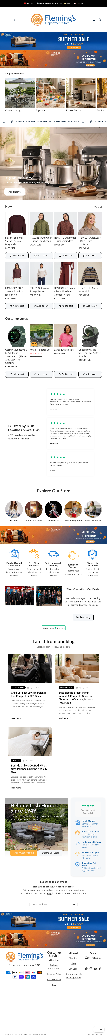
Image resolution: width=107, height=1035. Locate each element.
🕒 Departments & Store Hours (49, 3)
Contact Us (54, 959)
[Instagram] (90, 968)
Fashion (14, 520)
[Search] (14, 20)
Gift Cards (74, 968)
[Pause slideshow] (44, 197)
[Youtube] (95, 968)
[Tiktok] (100, 968)
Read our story (83, 617)
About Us (73, 958)
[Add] (49, 343)
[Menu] (8, 20)
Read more (16, 718)
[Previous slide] (4, 163)
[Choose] (24, 231)
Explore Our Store (50, 852)
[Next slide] (99, 95)
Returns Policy (54, 974)
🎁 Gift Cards (29, 3)
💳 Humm (68, 3)
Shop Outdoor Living (24, 852)
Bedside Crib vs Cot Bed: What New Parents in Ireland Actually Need (29, 769)
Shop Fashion (14, 191)
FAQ (54, 984)
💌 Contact (78, 3)
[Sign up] (73, 904)
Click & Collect (54, 979)
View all (98, 207)
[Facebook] (86, 968)
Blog (74, 963)
